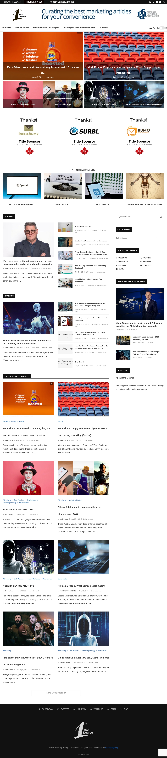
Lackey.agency (111, 748)
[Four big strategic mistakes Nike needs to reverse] (65, 321)
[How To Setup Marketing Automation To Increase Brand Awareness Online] (65, 349)
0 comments (50, 77)
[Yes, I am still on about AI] (104, 186)
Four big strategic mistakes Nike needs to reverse (91, 319)
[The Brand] (65, 363)
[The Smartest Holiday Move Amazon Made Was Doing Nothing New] (65, 307)
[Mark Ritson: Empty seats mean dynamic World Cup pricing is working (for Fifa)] (124, 56)
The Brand (79, 362)
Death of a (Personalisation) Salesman (91, 241)
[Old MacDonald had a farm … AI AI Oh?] (22, 186)
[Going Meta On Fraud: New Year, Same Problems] (83, 629)
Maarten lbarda (65, 663)
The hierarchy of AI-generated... (145, 205)
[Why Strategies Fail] (65, 227)
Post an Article (22, 28)
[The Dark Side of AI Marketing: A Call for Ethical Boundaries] (123, 355)
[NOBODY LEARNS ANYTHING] (23, 94)
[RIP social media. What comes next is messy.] (144, 94)
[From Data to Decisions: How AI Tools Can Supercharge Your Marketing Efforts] (65, 255)
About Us (6, 28)
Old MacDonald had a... (22, 205)
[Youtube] (157, 2)
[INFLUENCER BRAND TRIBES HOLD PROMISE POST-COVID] (65, 336)
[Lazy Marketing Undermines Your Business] (65, 283)
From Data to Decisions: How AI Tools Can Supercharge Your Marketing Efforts (92, 253)
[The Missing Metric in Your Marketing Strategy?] (65, 269)
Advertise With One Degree (46, 28)
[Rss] (164, 2)
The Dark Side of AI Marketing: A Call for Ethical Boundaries (147, 353)
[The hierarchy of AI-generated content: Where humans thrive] (145, 186)
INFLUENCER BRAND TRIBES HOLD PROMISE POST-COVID (90, 333)
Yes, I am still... (104, 205)
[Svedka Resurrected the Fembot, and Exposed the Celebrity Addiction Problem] (28, 319)
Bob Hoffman (9, 515)
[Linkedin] (153, 2)
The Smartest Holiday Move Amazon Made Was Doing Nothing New (90, 304)
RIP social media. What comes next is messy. (144, 104)
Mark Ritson (9, 268)
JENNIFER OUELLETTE (68, 591)
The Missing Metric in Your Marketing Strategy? (90, 267)
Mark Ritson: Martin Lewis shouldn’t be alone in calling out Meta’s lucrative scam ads (139, 324)
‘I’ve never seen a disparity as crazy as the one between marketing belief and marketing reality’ (27, 262)
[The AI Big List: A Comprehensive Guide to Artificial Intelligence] (63, 186)
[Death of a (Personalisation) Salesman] (65, 242)
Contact (104, 28)
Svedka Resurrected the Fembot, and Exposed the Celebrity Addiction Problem (27, 342)
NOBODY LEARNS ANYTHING (62, 2)
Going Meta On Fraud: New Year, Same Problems (83, 658)
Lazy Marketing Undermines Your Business (88, 280)
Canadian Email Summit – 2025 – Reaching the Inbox (147, 338)
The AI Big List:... (63, 205)
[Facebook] (146, 2)
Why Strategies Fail (83, 226)
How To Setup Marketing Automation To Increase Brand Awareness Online (91, 347)
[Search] (154, 27)
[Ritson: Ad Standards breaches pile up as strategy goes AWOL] (83, 478)
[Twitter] (150, 2)
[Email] (160, 2)
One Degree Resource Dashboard (79, 28)
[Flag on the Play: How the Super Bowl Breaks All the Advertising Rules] (28, 629)
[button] (46, 2)
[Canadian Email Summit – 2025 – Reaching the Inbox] (123, 340)
